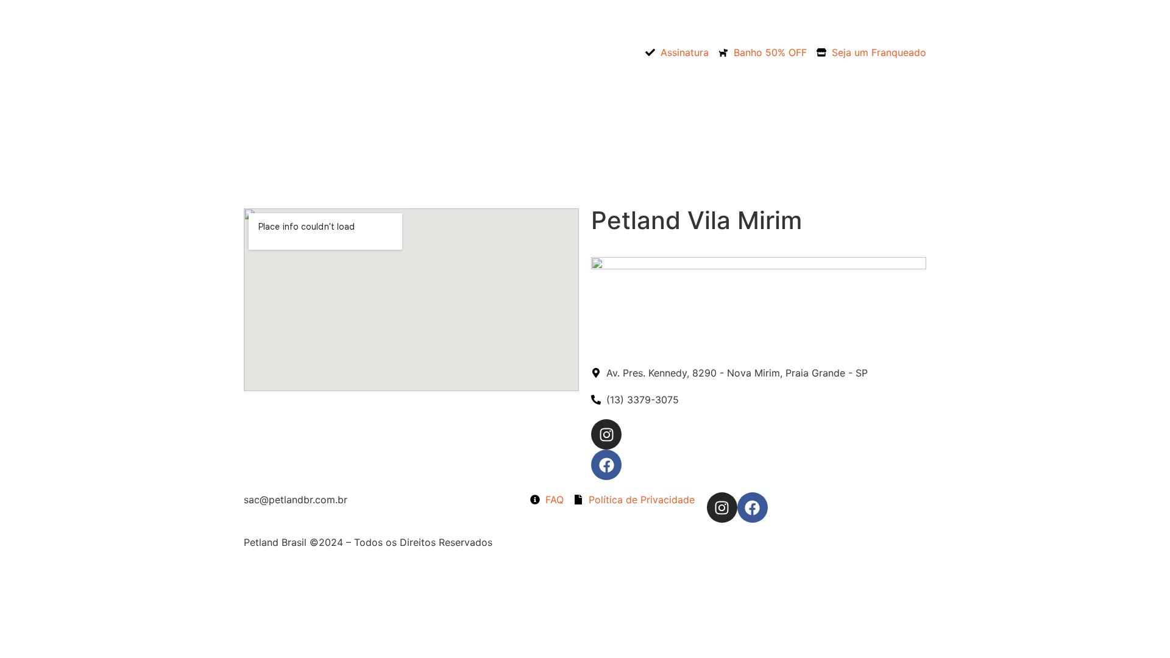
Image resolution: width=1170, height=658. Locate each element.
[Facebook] (752, 507)
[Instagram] (722, 507)
